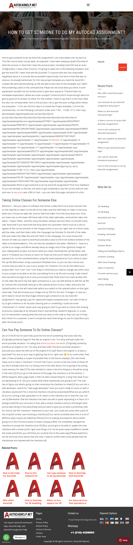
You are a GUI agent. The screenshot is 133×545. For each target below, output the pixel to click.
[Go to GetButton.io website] (6, 542)
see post (18, 192)
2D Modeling (103, 206)
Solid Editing (103, 279)
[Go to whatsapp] (6, 537)
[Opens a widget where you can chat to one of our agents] (123, 540)
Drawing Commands (107, 234)
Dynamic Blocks (104, 245)
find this (55, 140)
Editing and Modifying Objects (111, 251)
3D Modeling (103, 212)
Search (101, 61)
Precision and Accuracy (108, 273)
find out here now (51, 343)
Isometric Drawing (106, 256)
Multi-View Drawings (107, 262)
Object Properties (106, 267)
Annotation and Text (107, 217)
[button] (88, 5)
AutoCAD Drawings (106, 228)
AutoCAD (102, 223)
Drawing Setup (104, 240)
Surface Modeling (105, 284)
